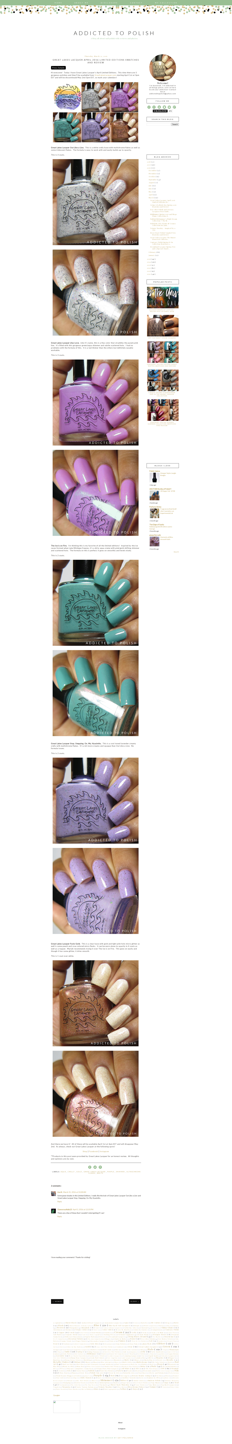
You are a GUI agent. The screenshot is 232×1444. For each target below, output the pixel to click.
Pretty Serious (174, 1373)
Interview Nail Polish (112, 1352)
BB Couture (156, 1323)
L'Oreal (131, 1354)
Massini (117, 1360)
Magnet (172, 1358)
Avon (136, 1323)
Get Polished (125, 1438)
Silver (124, 1380)
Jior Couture (79, 1354)
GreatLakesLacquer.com (105, 75)
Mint (88, 1362)
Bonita (161, 1325)
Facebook (93, 1151)
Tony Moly (152, 1385)
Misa (95, 1362)
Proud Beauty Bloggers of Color (68, 1376)
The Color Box (76, 1385)
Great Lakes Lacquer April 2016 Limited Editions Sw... (162, 201)
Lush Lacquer (126, 1358)
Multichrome (142, 1362)
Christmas (57, 1330)
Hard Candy (107, 1349)
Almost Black (71, 1323)
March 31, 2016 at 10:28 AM (74, 1192)
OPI (163, 1368)
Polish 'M (83, 1373)
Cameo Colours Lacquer (112, 1328)
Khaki (104, 1354)
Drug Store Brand (137, 1336)
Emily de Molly (121, 1339)
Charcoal (144, 1328)
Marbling (88, 1360)
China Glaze (167, 1327)
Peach (129, 1371)
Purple (111, 1172)
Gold (79, 1172)
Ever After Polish (148, 1339)
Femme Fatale (66, 1341)
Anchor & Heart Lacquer (91, 1323)
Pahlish (91, 1371)
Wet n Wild (86, 1389)
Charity (155, 1328)
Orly (69, 1371)
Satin (108, 1378)
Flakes (112, 1341)
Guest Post (66, 1349)
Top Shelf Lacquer (168, 1385)
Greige (56, 1349)
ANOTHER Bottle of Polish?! (160, 489)
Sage (75, 1378)
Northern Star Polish (129, 1366)
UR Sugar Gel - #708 (167, 491)
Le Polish (101, 1356)
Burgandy (74, 1328)
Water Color (174, 1387)
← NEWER (57, 1301)
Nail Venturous (122, 1364)
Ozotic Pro (81, 1371)
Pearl (138, 1371)
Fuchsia (66, 1344)
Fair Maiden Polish (165, 1339)
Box (168, 1325)
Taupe (166, 1383)
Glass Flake (134, 1344)
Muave (117, 1362)
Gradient (120, 1347)
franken (161, 1341)
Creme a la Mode (157, 1332)
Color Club (107, 1330)
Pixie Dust (64, 1373)
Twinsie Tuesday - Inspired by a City (162, 229)
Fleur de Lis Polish (139, 1341)
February (152, 252)
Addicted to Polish (114, 33)
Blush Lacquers (150, 1325)
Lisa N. (59, 1192)
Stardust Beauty (80, 1383)
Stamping (67, 1383)
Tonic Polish (140, 1385)
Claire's (96, 1330)
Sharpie (70, 1380)
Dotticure (102, 1337)
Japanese (134, 1352)
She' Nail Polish (83, 1380)
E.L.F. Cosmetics (59, 1339)
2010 (149, 274)
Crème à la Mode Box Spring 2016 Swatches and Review (163, 206)
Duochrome (169, 1337)
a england (57, 1323)
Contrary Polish (172, 1330)
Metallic (170, 1360)
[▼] (148, 198)
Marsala (108, 1360)
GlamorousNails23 (64, 1209)
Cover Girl (84, 1332)
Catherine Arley (130, 1328)
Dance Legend (95, 1334)
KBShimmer (92, 1354)
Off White (126, 1369)
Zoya (135, 1389)
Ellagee (108, 1339)
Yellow (123, 1389)
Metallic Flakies (61, 1362)
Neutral (172, 1364)
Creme (144, 1332)
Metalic (160, 1360)
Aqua (64, 1172)
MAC (151, 1358)
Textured (63, 1385)
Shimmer (120, 1172)
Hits (142, 1349)
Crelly (71, 1172)
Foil (151, 1341)
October (152, 177)
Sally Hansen (86, 1378)
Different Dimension (73, 1337)
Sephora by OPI (153, 1378)
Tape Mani (155, 1383)
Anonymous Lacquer (112, 1323)
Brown (60, 1327)
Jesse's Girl (172, 1352)
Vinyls (164, 1387)
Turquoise (66, 1387)
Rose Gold (60, 1378)
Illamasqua (174, 1350)
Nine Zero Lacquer (94, 1366)
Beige (168, 1323)
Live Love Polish (59, 1358)
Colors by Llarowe (141, 1330)
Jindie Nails (66, 1354)
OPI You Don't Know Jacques (162, 338)
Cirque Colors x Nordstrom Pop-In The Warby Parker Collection (162, 394)
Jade (125, 1352)
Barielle (144, 1323)
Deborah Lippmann (126, 1334)
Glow (62, 1347)
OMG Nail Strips (151, 1368)
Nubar (143, 1366)
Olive (138, 1369)
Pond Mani (142, 1373)
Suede (116, 1383)
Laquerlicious (173, 1354)
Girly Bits (94, 1344)
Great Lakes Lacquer (95, 1172)
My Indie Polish (159, 1362)
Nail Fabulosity (93, 1364)
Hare (117, 1349)
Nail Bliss (80, 1364)
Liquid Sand (153, 1356)
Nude (154, 1366)
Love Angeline (112, 1358)
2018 (149, 162)
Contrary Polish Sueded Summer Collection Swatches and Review (162, 423)
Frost (56, 1344)
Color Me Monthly (124, 1330)
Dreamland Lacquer (117, 1337)
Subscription (105, 1383)
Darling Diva (109, 1334)
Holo (151, 1349)
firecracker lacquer (98, 1341)
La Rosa (151, 1354)
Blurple (137, 1325)
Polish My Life (129, 1373)
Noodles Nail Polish (112, 1366)
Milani (78, 1362)
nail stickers (107, 1364)
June (151, 189)
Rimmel (176, 1376)
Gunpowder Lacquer (80, 1349)
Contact (136, 3)
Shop (85, 1151)
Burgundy (86, 1328)
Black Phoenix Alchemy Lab (80, 1325)
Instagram (104, 1151)
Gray (130, 1346)
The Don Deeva (90, 1385)
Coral (72, 1333)
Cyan (84, 1334)
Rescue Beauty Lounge (142, 1376)
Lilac (143, 1356)
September (153, 180)
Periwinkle (148, 1371)
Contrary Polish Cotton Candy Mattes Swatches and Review (162, 365)
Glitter (161, 1343)
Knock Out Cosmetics (117, 1354)
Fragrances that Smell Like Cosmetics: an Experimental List (168, 511)
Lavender (61, 1356)
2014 (149, 262)
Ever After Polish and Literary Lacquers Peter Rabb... (162, 210)
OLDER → (135, 1301)
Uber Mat (121, 1387)
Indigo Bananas (94, 1352)
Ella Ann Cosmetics (94, 1339)
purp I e (87, 1376)
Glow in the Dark (74, 1347)
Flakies (122, 1341)
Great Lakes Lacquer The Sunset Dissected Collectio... (163, 238)
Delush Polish (143, 1334)
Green (167, 1346)
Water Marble (74, 1389)
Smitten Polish (154, 1380)
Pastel (119, 1371)
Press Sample (58, 68)
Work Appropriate (110, 1389)
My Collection (166, 3)
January (152, 255)
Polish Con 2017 (97, 1373)
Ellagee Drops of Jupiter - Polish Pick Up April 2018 (162, 310)
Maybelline (149, 1360)
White (100, 1173)
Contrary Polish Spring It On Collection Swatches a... (161, 243)
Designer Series (160, 1335)
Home (58, 3)
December (153, 170)
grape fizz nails (155, 535)
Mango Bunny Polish (73, 1360)
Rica (167, 1376)
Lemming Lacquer (131, 1356)
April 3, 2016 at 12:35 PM (83, 1209)
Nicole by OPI (68, 1366)
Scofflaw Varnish (129, 1378)
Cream (118, 1332)
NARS (144, 1364)
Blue (97, 1325)
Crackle (107, 1332)
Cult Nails (57, 1334)
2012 (149, 268)
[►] (148, 170)
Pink (177, 1370)
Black (61, 1325)
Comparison (157, 1330)
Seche (141, 1378)
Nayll (152, 1364)
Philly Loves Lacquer (163, 1371)
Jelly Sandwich (158, 1352)
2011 (149, 271)
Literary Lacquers (169, 1356)
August (152, 183)
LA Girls (141, 1354)
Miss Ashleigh (106, 1362)
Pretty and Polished (157, 1373)
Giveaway (108, 1344)
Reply (59, 1201)
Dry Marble (157, 1337)
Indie (68, 1351)
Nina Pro (80, 1366)
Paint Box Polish (106, 1371)
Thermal (103, 1385)
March (151, 198)
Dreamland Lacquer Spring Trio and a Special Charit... (162, 248)
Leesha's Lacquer (114, 1356)
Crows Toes (172, 1332)
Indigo (80, 1352)
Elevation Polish (75, 1339)
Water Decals (61, 1389)
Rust (69, 1378)
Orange (175, 1368)
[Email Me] (169, 108)
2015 (149, 259)
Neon (160, 1364)
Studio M (93, 1383)
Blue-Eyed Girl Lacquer (119, 1326)
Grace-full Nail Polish (104, 1347)
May (151, 192)
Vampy (153, 1387)
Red (113, 1375)
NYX (62, 1368)
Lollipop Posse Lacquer (78, 1358)
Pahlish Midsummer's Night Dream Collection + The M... (163, 220)
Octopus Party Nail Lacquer (107, 1368)
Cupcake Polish (72, 1334)
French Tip (172, 1341)
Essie (133, 1339)
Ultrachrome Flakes (136, 1387)
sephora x (166, 1378)
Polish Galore (154, 471)
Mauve (138, 1360)
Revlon (159, 1376)
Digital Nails (90, 1337)
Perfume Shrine (155, 507)
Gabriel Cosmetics (80, 1344)
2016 (149, 168)
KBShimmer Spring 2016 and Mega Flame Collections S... (163, 215)
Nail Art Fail (68, 1364)
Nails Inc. (135, 1364)
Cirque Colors (81, 1330)
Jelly (143, 1351)
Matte (127, 1360)
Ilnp (59, 1352)
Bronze (176, 1325)
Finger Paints (81, 1341)
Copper (61, 1333)
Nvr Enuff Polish (169, 1366)
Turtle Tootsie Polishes (85, 1387)
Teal (177, 1382)
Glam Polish (121, 1344)
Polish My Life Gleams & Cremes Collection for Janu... (163, 224)
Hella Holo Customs (130, 1349)
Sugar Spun (126, 1383)
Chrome (68, 1330)
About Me (82, 3)
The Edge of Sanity (156, 524)
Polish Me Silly (114, 1373)
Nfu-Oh (56, 1366)
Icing (164, 1349)
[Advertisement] (96, 1279)
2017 (149, 165)
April (151, 195)
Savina (116, 1378)
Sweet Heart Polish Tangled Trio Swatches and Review (163, 234)
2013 (149, 265)
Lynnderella (140, 1358)
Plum (74, 1373)
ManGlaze (57, 1360)
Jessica (56, 1354)
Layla (91, 1356)
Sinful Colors (139, 1380)
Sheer (94, 1380)
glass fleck (147, 1344)
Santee (100, 1378)
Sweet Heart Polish (141, 1383)
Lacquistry (161, 1354)
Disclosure (109, 3)
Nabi (170, 1362)
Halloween (95, 1349)
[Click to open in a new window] (95, 143)
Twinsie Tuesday (105, 1387)
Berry (176, 1323)
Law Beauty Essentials (78, 1356)
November (153, 174)
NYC (55, 1368)
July (150, 186)
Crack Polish (96, 1332)
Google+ (56, 1395)
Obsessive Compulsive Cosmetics (80, 1368)
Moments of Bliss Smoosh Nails (166, 538)
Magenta (160, 1358)
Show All (176, 552)
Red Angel (125, 1376)
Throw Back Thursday (120, 1385)
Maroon (98, 1360)
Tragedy (56, 1387)
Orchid (61, 1371)
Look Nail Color (97, 1358)
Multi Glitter (128, 1362)
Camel (97, 1328)
